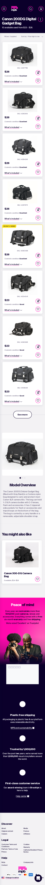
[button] (38, 73)
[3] (25, 478)
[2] (22, 478)
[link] (15, 8)
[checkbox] (38, 80)
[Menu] (4, 8)
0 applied (10, 36)
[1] (20, 478)
